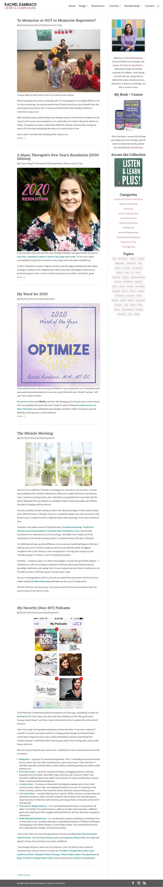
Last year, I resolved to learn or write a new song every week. (46, 256)
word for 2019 (27, 401)
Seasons (123, 300)
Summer (117, 309)
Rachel (24, 298)
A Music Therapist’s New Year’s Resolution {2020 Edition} (58, 157)
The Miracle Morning (35, 433)
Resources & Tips (52, 25)
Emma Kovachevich (31, 25)
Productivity (130, 296)
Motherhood (128, 227)
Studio (140, 305)
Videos (130, 314)
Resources (97, 6)
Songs (82, 6)
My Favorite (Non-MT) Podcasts (43, 607)
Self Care (130, 300)
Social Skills (118, 305)
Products (139, 296)
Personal (124, 291)
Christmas (141, 259)
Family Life (128, 208)
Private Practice (119, 296)
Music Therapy (140, 286)
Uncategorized (128, 246)
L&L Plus (114, 286)
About (72, 6)
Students (133, 305)
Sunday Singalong (127, 309)
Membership (131, 6)
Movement (130, 286)
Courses (114, 6)
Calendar (132, 259)
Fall (132, 272)
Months (122, 286)
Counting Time (130, 263)
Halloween (118, 282)
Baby (114, 259)
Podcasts (132, 291)
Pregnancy (141, 291)
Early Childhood (137, 268)
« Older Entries (23, 875)
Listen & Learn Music (128, 223)
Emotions (119, 272)
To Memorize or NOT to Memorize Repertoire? (56, 20)
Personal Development (42, 298)
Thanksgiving (121, 314)
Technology (139, 309)
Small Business (140, 300)
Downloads (126, 268)
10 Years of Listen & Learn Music (128, 199)
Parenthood (116, 291)
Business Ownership (128, 203)
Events (127, 272)
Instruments (138, 282)
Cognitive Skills (119, 263)
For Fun (138, 272)
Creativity (118, 268)
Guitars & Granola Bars (128, 213)
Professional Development (48, 163)
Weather (136, 314)
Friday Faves (116, 277)
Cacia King (26, 163)
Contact (149, 6)
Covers (140, 263)
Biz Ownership (122, 259)
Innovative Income (128, 218)
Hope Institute (128, 282)
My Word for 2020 (32, 294)
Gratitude (125, 277)
